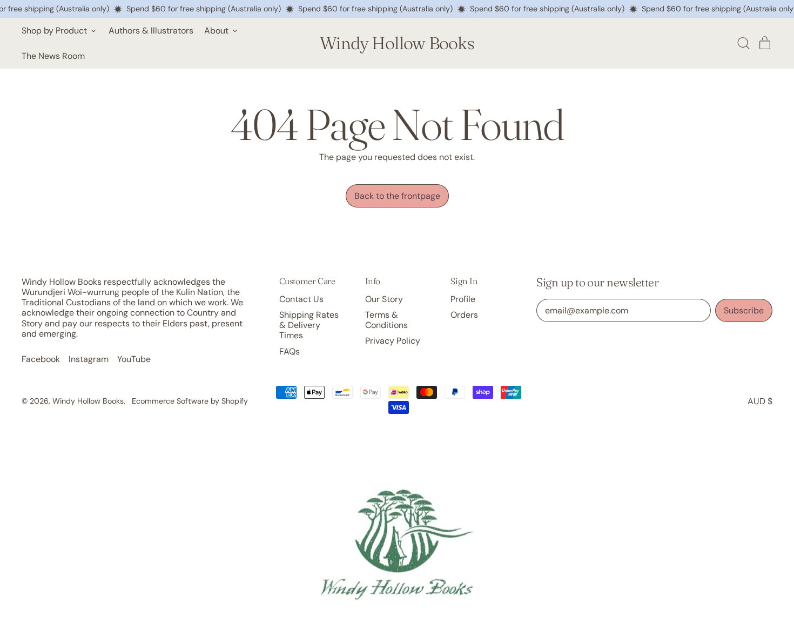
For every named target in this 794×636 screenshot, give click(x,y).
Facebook (41, 359)
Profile (462, 299)
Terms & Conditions (386, 320)
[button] (743, 43)
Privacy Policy (392, 340)
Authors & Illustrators (151, 30)
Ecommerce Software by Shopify (190, 401)
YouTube (134, 359)
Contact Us (301, 299)
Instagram (89, 359)
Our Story (384, 299)
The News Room (53, 56)
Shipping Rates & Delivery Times (309, 325)
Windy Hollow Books (397, 43)
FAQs (289, 351)
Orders (464, 314)
